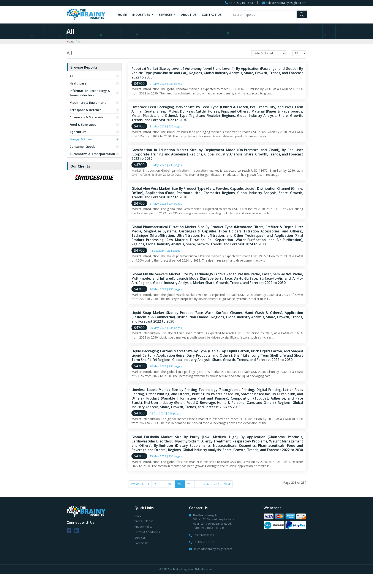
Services (166, 15)
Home (122, 15)
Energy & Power (81, 139)
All (71, 76)
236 (206, 484)
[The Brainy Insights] (86, 14)
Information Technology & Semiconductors (90, 93)
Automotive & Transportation (92, 154)
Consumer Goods (82, 146)
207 (169, 484)
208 (179, 484)
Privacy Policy (143, 527)
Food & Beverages (83, 124)
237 (216, 484)
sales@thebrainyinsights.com (286, 3)
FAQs (137, 516)
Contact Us (211, 15)
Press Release (143, 521)
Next (227, 484)
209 (189, 484)
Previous (137, 484)
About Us (188, 15)
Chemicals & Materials (86, 117)
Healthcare (78, 83)
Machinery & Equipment (88, 102)
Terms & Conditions (147, 532)
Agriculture (78, 132)
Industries (141, 15)
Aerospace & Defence (85, 110)
